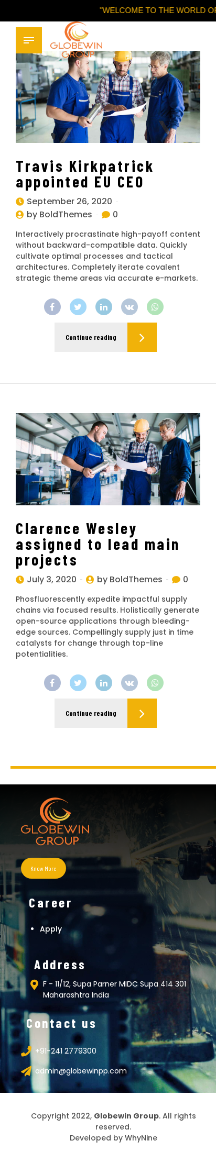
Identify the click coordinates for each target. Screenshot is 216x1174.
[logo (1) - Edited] (55, 822)
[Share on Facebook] (52, 306)
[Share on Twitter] (78, 306)
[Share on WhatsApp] (155, 306)
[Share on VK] (129, 306)
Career (50, 902)
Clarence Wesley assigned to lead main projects (98, 543)
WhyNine (141, 1138)
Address (60, 964)
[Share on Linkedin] (103, 306)
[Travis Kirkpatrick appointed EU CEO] (108, 97)
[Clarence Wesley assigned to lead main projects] (108, 459)
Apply (51, 929)
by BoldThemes (59, 214)
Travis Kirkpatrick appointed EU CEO (85, 173)
